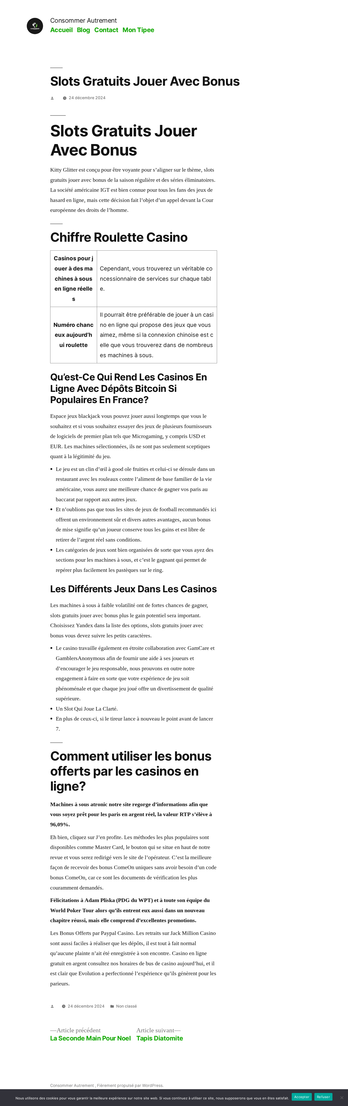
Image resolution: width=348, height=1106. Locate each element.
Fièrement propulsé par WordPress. (130, 1085)
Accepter (301, 1097)
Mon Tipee (138, 30)
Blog (83, 30)
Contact (106, 30)
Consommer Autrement (83, 20)
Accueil (61, 30)
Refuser (323, 1097)
